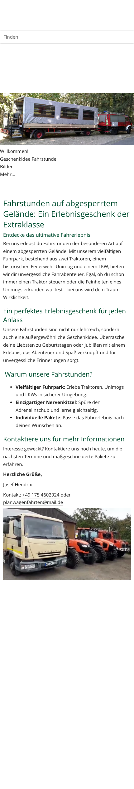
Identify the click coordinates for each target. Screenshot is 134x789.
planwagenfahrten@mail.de (33, 502)
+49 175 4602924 (41, 495)
